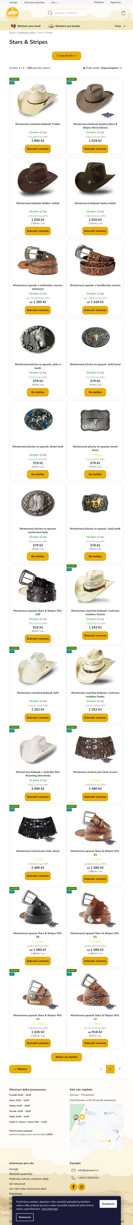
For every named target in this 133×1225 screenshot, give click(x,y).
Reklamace (15, 1193)
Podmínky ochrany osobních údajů (28, 1179)
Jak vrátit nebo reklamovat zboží (27, 1189)
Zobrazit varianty (38, 149)
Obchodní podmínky (34, 2)
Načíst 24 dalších (67, 1057)
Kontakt (13, 2)
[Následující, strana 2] (110, 1069)
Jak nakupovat (17, 1184)
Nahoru (22, 1069)
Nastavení (25, 1217)
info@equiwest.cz (88, 1170)
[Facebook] (73, 1187)
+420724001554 (88, 1178)
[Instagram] (81, 1187)
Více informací (49, 1209)
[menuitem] (25, 26)
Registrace (115, 2)
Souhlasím (108, 1204)
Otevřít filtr (66, 56)
